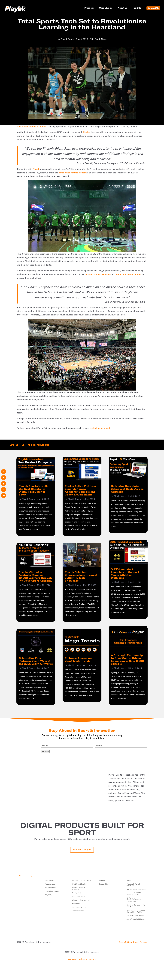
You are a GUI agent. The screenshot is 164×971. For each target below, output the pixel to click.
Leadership (103, 884)
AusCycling (76, 893)
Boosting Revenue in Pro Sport (136, 906)
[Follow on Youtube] (33, 882)
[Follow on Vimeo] (29, 882)
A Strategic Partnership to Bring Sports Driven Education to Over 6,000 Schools (127, 659)
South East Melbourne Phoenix (32, 126)
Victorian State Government (97, 274)
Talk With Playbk (82, 849)
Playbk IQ (48, 895)
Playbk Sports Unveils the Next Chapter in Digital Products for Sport (33, 490)
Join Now (45, 751)
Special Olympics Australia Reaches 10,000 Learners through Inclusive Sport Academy (35, 576)
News (103, 39)
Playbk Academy (51, 884)
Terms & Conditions (128, 942)
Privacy (143, 942)
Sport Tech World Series (136, 919)
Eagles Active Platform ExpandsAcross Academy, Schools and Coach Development (80, 490)
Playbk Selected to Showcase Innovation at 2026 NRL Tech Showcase (81, 576)
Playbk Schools (50, 888)
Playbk (86, 132)
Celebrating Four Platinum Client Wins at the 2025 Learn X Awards (36, 660)
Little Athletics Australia (81, 900)
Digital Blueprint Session (136, 889)
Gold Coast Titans (79, 907)
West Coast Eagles (79, 884)
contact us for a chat (100, 428)
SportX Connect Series (135, 916)
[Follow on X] (24, 882)
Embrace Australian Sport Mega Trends (78, 659)
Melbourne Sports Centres (128, 274)
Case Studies (105, 8)
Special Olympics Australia (78, 888)
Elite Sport (95, 39)
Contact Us (153, 8)
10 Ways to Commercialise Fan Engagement (134, 900)
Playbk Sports (67, 39)
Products (89, 8)
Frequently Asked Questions (133, 885)
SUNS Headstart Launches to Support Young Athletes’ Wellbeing (125, 573)
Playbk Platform (51, 880)
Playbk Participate (52, 891)
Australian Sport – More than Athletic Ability (136, 911)
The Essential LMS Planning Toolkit (134, 894)
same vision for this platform (73, 172)
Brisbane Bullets (78, 911)
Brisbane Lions (77, 904)
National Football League (81, 880)
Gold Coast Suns (78, 896)
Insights (137, 8)
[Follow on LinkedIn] (19, 882)
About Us (122, 8)
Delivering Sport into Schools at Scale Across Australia (127, 488)
